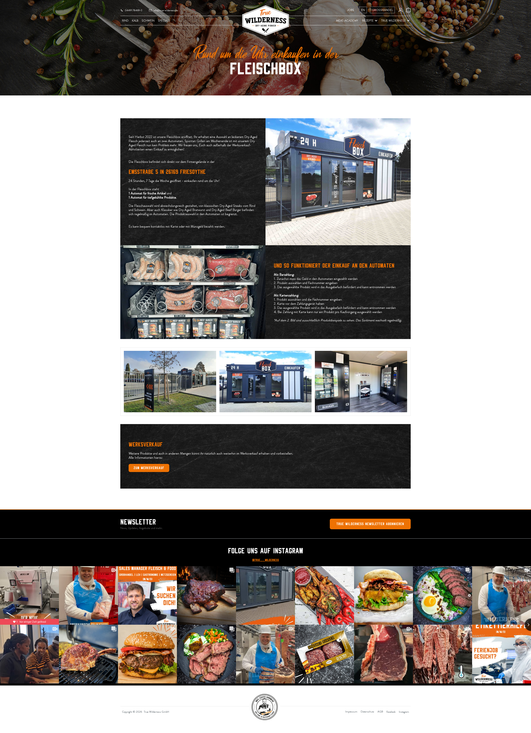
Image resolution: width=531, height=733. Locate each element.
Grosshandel (382, 10)
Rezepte (368, 20)
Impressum (351, 711)
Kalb (135, 20)
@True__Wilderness (265, 560)
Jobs (350, 10)
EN (363, 10)
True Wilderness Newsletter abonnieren (370, 524)
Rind (125, 20)
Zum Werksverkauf (149, 468)
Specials (164, 20)
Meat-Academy (347, 20)
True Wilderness (393, 20)
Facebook (391, 712)
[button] (368, 20)
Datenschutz (367, 711)
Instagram (404, 712)
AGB (380, 711)
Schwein (148, 20)
